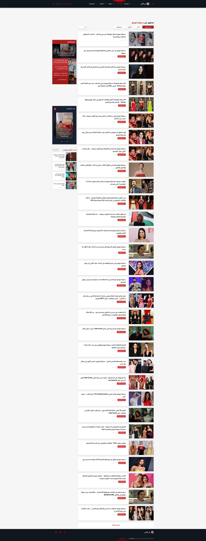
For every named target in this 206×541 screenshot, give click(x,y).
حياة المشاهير (122, 252)
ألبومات (101, 3)
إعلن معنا (122, 538)
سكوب (110, 3)
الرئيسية (126, 3)
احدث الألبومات (70, 108)
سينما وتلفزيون (121, 56)
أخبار (138, 27)
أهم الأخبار (71, 42)
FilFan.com (151, 538)
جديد (118, 3)
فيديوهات (92, 3)
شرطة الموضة (122, 89)
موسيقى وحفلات (121, 285)
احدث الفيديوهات (65, 150)
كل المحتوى (148, 27)
